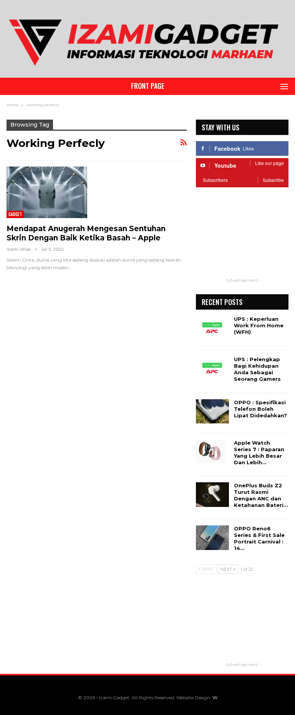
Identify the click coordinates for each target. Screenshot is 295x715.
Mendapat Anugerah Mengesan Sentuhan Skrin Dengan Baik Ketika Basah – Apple (86, 233)
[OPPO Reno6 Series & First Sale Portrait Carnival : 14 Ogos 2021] (212, 537)
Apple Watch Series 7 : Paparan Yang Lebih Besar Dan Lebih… (259, 452)
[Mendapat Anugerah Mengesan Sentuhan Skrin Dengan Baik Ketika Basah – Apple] (47, 192)
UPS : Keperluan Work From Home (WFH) (258, 325)
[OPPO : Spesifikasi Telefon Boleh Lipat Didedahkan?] (212, 411)
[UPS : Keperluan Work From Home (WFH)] (212, 328)
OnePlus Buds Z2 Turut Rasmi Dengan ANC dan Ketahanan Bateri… (261, 495)
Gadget (15, 214)
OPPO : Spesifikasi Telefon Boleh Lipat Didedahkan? (260, 408)
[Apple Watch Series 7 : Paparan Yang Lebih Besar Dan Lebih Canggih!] (212, 452)
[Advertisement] (242, 237)
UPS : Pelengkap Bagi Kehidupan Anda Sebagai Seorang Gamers (257, 369)
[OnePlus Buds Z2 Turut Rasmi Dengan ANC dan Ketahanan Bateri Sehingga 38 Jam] (212, 494)
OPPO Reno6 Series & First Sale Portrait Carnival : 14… (259, 538)
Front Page (147, 86)
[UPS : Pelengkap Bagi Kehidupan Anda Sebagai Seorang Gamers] (212, 368)
